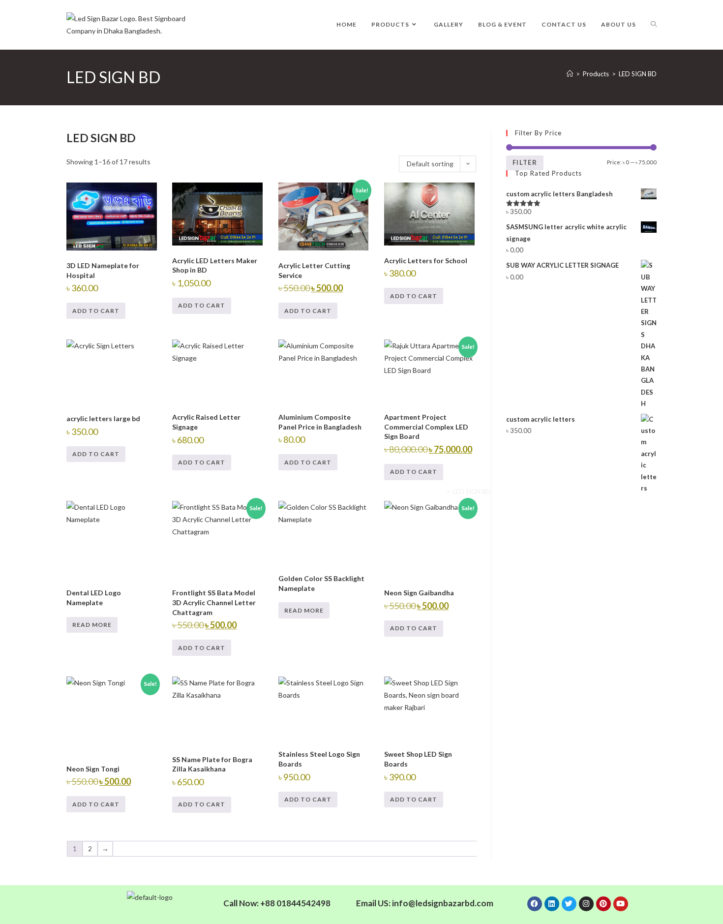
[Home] (570, 74)
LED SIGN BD (638, 74)
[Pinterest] (603, 903)
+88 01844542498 (295, 903)
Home (434, 491)
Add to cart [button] (96, 310)
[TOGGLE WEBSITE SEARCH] (653, 24)
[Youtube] (620, 903)
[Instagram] (586, 903)
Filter (524, 162)
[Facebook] (534, 903)
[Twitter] (569, 903)
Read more (92, 624)
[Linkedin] (551, 903)
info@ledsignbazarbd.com (442, 903)
